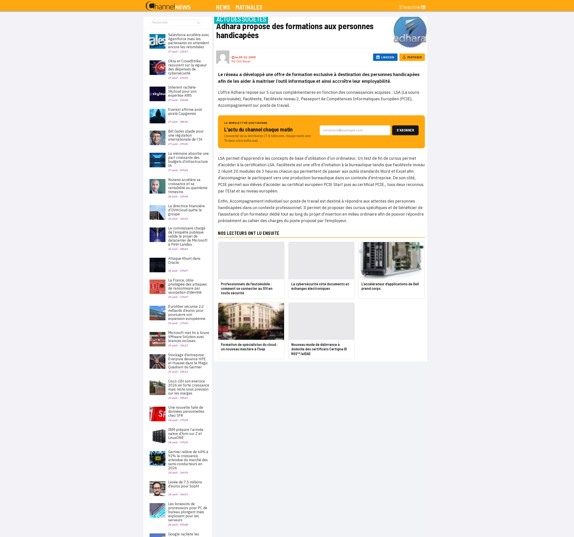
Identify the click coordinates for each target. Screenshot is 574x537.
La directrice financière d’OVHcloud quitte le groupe (186, 210)
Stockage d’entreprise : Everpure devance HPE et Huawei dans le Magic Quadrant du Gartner (188, 361)
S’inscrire (409, 7)
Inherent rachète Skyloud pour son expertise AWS (182, 91)
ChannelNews (168, 6)
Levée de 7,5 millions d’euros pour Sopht (185, 484)
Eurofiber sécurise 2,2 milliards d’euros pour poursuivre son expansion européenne (186, 312)
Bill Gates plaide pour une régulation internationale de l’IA (186, 135)
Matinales (248, 7)
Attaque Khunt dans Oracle (184, 260)
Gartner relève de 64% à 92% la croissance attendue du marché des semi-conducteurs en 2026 (188, 460)
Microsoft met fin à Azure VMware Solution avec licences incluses (188, 336)
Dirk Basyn (243, 61)
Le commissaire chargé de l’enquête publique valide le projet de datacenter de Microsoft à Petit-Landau (187, 236)
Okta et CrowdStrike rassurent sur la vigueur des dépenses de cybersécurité (187, 67)
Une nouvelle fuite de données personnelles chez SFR (186, 411)
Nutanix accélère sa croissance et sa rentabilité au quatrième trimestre (187, 185)
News (223, 7)
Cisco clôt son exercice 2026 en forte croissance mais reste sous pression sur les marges (188, 387)
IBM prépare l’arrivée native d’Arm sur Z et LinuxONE (185, 433)
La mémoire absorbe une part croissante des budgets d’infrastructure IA (188, 159)
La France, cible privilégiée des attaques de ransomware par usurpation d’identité (187, 286)
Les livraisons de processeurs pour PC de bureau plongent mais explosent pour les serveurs (187, 512)
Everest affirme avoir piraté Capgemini (185, 111)
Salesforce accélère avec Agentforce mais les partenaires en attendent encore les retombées (188, 41)
